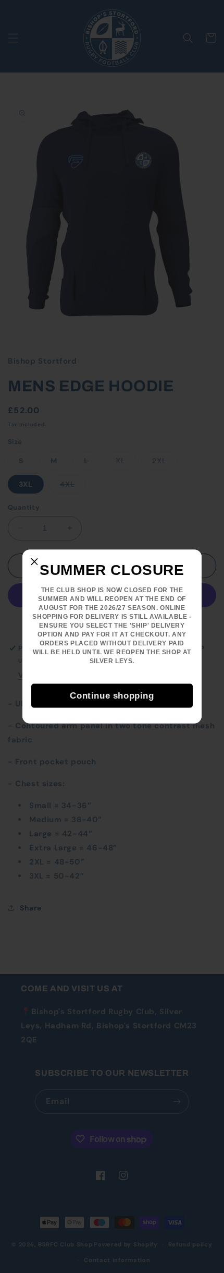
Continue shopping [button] (112, 695)
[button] (34, 562)
